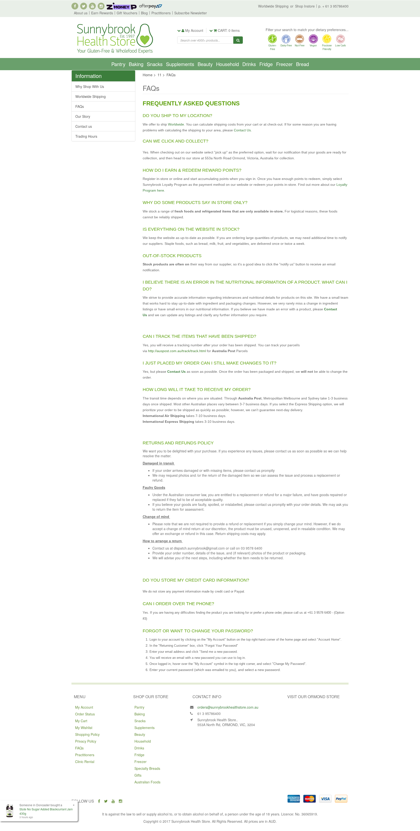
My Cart (81, 720)
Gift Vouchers (127, 13)
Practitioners (161, 13)
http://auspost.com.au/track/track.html (177, 351)
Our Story (82, 116)
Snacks (155, 64)
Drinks (249, 64)
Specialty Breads (147, 768)
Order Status (85, 714)
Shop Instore (305, 6)
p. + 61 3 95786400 (333, 6)
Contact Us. (243, 130)
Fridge (266, 64)
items (229, 30)
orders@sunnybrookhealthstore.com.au (227, 707)
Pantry (118, 64)
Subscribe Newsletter (190, 13)
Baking (136, 64)
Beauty (205, 64)
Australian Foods (147, 782)
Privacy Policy (85, 741)
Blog (144, 13)
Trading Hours (86, 136)
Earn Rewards (102, 13)
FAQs (79, 106)
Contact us (83, 126)
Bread (302, 64)
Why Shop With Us (89, 86)
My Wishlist (83, 727)
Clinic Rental (84, 761)
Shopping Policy (87, 734)
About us (81, 13)
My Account (84, 707)
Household (227, 64)
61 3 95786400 (209, 713)
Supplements (180, 64)
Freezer (284, 64)
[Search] (238, 40)
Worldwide (175, 124)
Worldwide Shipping (273, 6)
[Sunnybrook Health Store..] (114, 38)
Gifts (137, 775)
